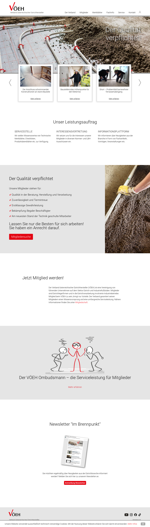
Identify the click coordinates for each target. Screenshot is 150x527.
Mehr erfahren (36, 99)
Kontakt (132, 12)
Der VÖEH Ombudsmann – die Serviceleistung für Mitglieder (75, 377)
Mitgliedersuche (21, 236)
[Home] (14, 518)
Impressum (137, 520)
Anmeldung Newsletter (75, 483)
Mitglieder (84, 12)
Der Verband (70, 12)
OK (143, 524)
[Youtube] (126, 516)
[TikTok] (135, 516)
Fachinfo (110, 12)
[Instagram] (131, 516)
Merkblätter (97, 12)
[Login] (140, 12)
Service (121, 12)
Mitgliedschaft (81, 302)
